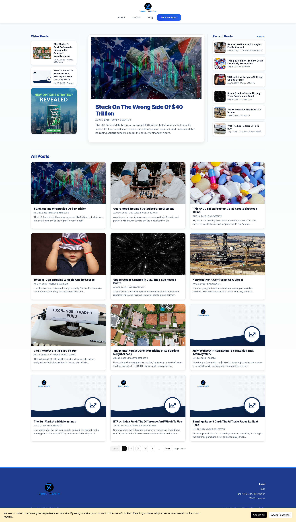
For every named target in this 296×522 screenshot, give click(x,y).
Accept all (259, 514)
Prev (115, 448)
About (121, 17)
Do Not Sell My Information (251, 493)
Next (167, 448)
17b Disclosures (257, 498)
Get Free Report (169, 17)
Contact (136, 17)
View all (261, 37)
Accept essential (280, 514)
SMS (263, 489)
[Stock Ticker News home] (148, 7)
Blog (150, 17)
